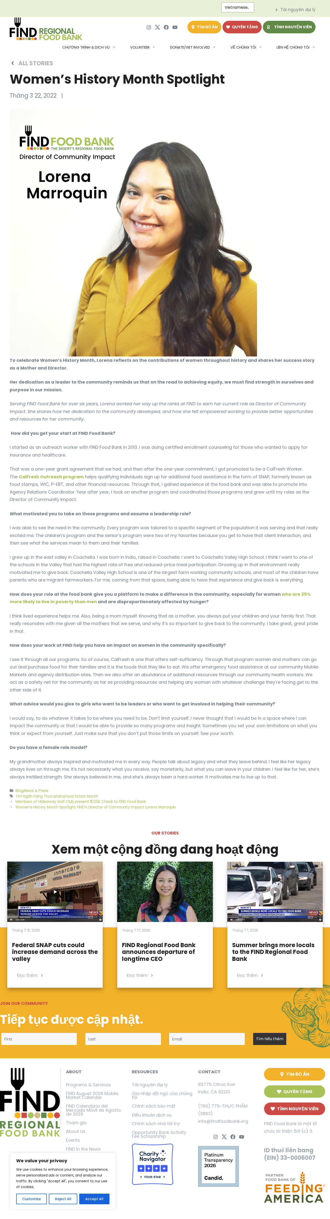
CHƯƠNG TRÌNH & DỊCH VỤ (86, 47)
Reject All (63, 1199)
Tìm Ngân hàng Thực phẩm (39, 796)
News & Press (36, 790)
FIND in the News (83, 1149)
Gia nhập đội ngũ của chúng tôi (162, 1095)
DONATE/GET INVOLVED (190, 47)
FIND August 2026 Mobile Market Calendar (92, 1095)
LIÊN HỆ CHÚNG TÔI (293, 47)
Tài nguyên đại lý (150, 1085)
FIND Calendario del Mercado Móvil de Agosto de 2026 (93, 1110)
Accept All (94, 1199)
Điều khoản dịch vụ (152, 1115)
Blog (19, 790)
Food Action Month (81, 796)
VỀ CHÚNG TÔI (243, 47)
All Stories (35, 63)
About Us (76, 1131)
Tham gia (76, 1123)
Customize (31, 1199)
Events (73, 1140)
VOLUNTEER (140, 47)
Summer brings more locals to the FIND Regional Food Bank (273, 952)
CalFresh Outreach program (51, 477)
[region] (63, 1181)
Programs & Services (88, 1085)
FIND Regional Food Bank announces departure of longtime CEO (158, 952)
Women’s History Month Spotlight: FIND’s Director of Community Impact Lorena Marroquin (95, 807)
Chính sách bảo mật (153, 1106)
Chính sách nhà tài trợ (156, 1124)
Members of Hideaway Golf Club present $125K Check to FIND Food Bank (80, 801)
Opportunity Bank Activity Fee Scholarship (159, 1134)
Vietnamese (236, 7)
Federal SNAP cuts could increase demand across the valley (55, 952)
